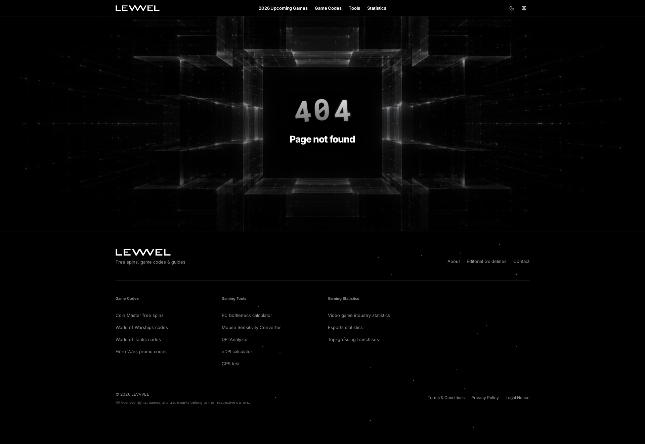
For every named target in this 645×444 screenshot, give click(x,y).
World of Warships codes (142, 327)
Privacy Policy (485, 397)
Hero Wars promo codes (141, 351)
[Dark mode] (512, 8)
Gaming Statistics (343, 298)
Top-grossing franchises (353, 339)
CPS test (231, 363)
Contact (521, 261)
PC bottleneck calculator (247, 315)
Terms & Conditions (446, 397)
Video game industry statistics (359, 315)
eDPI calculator (237, 351)
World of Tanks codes (138, 339)
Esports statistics (345, 327)
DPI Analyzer (235, 339)
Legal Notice (517, 397)
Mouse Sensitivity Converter (251, 327)
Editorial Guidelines (487, 261)
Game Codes (127, 298)
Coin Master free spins (140, 315)
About (453, 261)
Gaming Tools (234, 298)
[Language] (524, 8)
